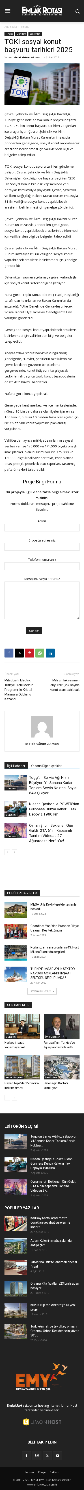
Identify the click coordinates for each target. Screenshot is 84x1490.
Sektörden (35, 33)
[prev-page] (7, 852)
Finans (25, 27)
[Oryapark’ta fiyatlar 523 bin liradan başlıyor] (15, 1289)
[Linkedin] (50, 653)
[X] (19, 653)
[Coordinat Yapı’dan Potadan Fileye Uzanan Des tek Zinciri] (15, 931)
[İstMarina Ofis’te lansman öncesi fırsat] (15, 1267)
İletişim (29, 1472)
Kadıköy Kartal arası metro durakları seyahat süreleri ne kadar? (50, 1222)
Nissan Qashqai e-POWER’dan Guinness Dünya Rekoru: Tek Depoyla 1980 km (54, 809)
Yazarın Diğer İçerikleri (46, 766)
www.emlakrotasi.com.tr (42, 1484)
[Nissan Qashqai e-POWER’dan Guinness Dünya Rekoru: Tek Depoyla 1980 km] (15, 809)
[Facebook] (8, 653)
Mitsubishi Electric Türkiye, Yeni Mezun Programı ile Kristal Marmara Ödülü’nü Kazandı (18, 689)
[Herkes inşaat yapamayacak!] (22, 1026)
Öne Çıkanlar (52, 1036)
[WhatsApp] (39, 653)
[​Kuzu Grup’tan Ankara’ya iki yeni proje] (15, 1310)
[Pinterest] (29, 653)
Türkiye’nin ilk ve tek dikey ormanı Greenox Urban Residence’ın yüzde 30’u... (54, 1331)
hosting (43, 1405)
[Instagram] (36, 1455)
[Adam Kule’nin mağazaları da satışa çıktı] (15, 1246)
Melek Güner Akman (27, 57)
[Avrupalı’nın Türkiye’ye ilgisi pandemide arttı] (62, 1026)
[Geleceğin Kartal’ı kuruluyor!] (62, 1067)
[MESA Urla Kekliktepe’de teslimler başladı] (15, 910)
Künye (42, 1472)
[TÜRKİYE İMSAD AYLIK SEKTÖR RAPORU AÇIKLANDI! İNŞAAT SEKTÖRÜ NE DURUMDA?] (15, 974)
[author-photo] (42, 737)
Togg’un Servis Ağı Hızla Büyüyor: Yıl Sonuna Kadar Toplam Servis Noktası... (53, 1141)
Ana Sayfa (10, 27)
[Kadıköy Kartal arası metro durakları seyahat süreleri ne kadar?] (15, 1223)
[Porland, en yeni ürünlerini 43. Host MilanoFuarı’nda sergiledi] (15, 953)
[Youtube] (57, 1455)
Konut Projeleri (14, 1077)
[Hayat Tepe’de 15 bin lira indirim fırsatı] (22, 1067)
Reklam (54, 1472)
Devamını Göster (40, 991)
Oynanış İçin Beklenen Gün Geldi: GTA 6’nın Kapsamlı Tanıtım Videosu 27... (53, 1186)
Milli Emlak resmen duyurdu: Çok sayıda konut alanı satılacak (65, 685)
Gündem (21, 33)
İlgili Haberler (16, 766)
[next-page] (14, 852)
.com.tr (22, 1405)
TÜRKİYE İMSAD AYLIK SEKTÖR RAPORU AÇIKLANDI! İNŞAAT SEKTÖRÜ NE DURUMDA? (52, 973)
